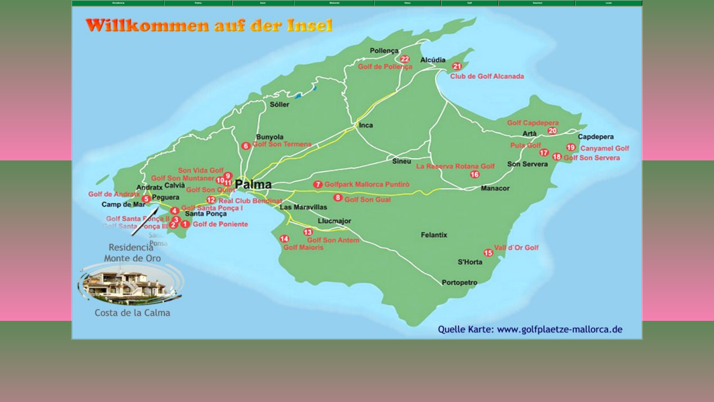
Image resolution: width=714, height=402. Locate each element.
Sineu (408, 3)
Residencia (118, 3)
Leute (609, 3)
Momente (334, 3)
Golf (470, 3)
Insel (264, 3)
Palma (198, 3)
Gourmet (537, 3)
